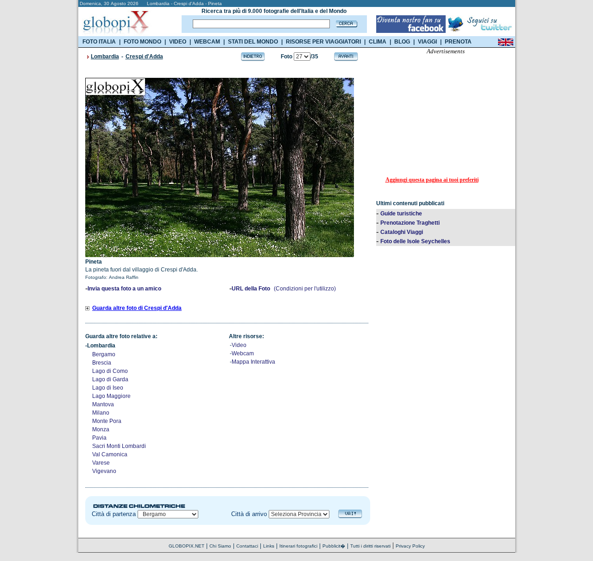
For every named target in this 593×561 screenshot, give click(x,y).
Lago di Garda (110, 379)
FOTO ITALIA (99, 41)
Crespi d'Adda (144, 56)
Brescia (101, 362)
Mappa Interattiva (253, 362)
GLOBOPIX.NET (186, 545)
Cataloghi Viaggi (401, 232)
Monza (100, 429)
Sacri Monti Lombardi (119, 446)
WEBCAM (207, 41)
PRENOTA (458, 41)
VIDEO (177, 41)
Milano (100, 413)
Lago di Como (110, 371)
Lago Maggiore (111, 396)
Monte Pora (106, 421)
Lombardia (105, 56)
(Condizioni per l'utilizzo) (305, 288)
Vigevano (104, 471)
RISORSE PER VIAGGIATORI (323, 41)
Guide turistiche (401, 213)
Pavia (99, 438)
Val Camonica (109, 454)
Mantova (103, 404)
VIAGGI (427, 41)
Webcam (243, 353)
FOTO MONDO (142, 41)
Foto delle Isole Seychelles (415, 241)
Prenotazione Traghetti (410, 223)
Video (239, 345)
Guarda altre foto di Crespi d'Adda (137, 308)
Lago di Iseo (107, 388)
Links (268, 545)
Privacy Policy (410, 545)
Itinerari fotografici (298, 545)
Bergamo (103, 354)
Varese (101, 463)
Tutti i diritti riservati (370, 545)
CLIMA (377, 41)
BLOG (402, 41)
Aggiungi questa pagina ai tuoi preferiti (432, 179)
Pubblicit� (333, 545)
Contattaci (247, 545)
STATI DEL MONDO (253, 41)
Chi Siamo (220, 545)
